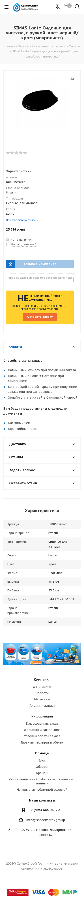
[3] (17, 153)
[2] (12, 153)
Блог (42, 760)
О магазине (42, 687)
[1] (8, 153)
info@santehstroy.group (45, 820)
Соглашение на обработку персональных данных (42, 781)
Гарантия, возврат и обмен (42, 742)
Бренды (42, 773)
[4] (21, 153)
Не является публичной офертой (42, 790)
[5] (25, 153)
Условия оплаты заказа (42, 736)
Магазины (42, 699)
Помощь (42, 753)
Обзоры (42, 767)
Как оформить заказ (42, 724)
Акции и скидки (42, 706)
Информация (42, 716)
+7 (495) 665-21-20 (44, 810)
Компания (42, 679)
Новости (42, 693)
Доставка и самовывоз (42, 730)
